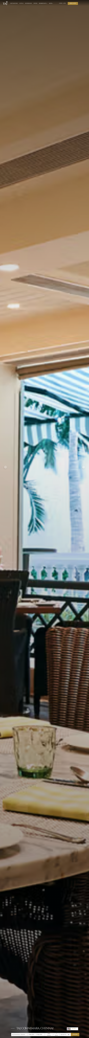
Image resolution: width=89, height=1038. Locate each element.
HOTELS (21, 3)
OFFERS (35, 3)
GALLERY (74, 1028)
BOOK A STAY (73, 3)
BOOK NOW (75, 1034)
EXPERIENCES (28, 3)
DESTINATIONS (14, 3)
